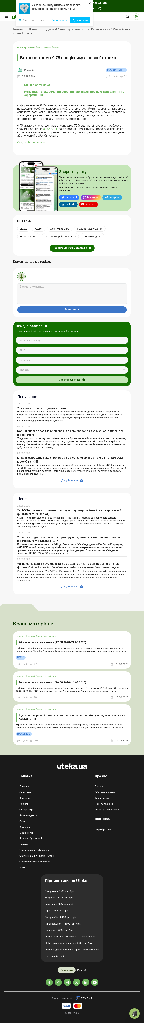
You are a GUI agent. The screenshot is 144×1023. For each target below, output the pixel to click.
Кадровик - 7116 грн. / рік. (59, 897)
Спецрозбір (26, 809)
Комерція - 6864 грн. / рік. (59, 904)
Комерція (24, 798)
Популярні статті (54, 956)
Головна (24, 786)
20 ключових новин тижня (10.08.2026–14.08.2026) (52, 683)
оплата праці (28, 236)
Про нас (99, 786)
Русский (81, 970)
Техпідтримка (102, 798)
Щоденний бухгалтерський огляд (42, 47)
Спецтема (25, 792)
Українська (66, 970)
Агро (22, 821)
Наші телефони (104, 803)
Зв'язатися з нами (105, 792)
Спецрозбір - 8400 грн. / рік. (61, 917)
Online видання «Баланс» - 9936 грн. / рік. (69, 943)
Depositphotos (103, 829)
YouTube (91, 204)
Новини (21, 47)
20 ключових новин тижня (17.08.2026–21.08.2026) (52, 642)
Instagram (93, 197)
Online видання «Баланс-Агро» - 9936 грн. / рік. (72, 949)
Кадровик (24, 826)
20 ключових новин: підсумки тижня (41, 408)
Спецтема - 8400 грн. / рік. (60, 891)
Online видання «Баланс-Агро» (37, 855)
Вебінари (24, 803)
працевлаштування (90, 228)
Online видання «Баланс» (34, 850)
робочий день (92, 236)
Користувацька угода (107, 809)
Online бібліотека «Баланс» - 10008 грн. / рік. (70, 936)
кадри (38, 228)
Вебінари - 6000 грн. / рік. (59, 930)
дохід (23, 228)
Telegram (114, 197)
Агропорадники (28, 815)
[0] (134, 1013)
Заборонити (59, 20)
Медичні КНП (27, 832)
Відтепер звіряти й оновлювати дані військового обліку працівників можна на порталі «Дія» (73, 717)
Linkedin (71, 204)
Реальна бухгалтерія (31, 838)
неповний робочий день (60, 236)
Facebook (72, 197)
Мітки (22, 867)
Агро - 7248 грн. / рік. (57, 910)
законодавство (59, 228)
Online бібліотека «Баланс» (35, 861)
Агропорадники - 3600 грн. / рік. (63, 923)
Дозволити (80, 20)
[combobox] (72, 370)
